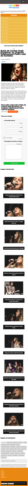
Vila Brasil (17, 453)
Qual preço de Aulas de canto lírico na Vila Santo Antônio (13, 405)
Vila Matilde (15, 455)
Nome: (21, 123)
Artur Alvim (21, 442)
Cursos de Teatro (5, 39)
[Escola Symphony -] (14, 7)
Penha (19, 448)
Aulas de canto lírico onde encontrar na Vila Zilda (14, 378)
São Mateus (20, 451)
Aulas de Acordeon (5, 18)
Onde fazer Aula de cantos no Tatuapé (14, 248)
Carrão (8, 444)
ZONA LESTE (9, 442)
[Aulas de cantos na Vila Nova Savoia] (13, 341)
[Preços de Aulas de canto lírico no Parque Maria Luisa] (13, 183)
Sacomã (3, 451)
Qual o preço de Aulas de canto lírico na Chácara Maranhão (14, 431)
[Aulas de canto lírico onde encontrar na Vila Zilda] (13, 366)
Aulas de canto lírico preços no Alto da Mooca (14, 274)
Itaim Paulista (23, 446)
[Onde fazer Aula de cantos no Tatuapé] (13, 236)
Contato (2, 475)
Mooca (7, 448)
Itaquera (3, 448)
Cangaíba (3, 444)
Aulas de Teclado (5, 33)
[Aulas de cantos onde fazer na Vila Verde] (13, 315)
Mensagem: (19, 144)
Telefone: (20, 131)
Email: (21, 127)
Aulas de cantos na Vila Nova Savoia (14, 352)
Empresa (2, 472)
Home (2, 470)
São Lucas (14, 451)
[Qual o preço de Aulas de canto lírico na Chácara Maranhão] (13, 419)
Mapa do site (3, 477)
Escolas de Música (5, 42)
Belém (25, 442)
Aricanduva (15, 442)
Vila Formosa (4, 455)
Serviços (14, 15)
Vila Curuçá (22, 453)
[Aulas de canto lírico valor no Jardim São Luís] (13, 210)
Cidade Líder (12, 444)
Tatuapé (12, 453)
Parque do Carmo (13, 448)
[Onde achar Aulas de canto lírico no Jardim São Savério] (13, 288)
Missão (2, 473)
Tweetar (4, 61)
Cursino (17, 444)
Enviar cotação (14, 163)
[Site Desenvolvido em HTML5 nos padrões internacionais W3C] (11, 483)
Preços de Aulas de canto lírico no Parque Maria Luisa (13, 195)
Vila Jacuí (10, 455)
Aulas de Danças (5, 27)
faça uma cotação (13, 111)
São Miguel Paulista (5, 453)
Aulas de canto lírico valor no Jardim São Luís (14, 222)
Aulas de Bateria (5, 21)
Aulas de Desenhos (5, 30)
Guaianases (13, 446)
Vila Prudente (21, 455)
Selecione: (4, 442)
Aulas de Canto (4, 24)
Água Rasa (4, 457)
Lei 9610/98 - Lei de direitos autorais (21, 466)
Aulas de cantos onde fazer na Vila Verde (13, 327)
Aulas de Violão (4, 36)
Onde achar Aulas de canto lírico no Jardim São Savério (14, 300)
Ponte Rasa (23, 448)
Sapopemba (8, 451)
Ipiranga (18, 446)
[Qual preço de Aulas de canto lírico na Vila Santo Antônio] (13, 393)
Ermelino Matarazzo (5, 446)
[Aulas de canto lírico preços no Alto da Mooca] (13, 261)
